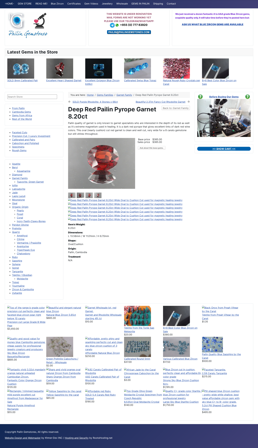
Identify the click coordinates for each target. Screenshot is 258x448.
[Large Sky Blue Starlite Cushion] (182, 394)
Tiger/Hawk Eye (26, 249)
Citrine (20, 239)
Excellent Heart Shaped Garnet (63, 80)
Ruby (15, 257)
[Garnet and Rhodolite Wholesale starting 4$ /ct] (104, 309)
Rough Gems (19, 150)
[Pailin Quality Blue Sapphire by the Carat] (212, 344)
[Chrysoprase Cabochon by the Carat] (140, 369)
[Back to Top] (253, 442)
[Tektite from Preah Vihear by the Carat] (221, 309)
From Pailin (18, 108)
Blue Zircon (57, 3)
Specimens (18, 146)
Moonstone (18, 199)
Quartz (16, 232)
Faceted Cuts (19, 132)
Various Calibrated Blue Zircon (180, 358)
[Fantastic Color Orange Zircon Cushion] (26, 372)
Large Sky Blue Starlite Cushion (181, 401)
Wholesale (122, 3)
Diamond (17, 174)
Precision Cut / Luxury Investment (31, 136)
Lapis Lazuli (18, 196)
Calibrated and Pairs (23, 139)
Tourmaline (18, 285)
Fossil (20, 214)
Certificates (74, 3)
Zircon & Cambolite (23, 289)
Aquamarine (23, 171)
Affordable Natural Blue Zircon (102, 352)
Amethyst (22, 235)
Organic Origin (20, 206)
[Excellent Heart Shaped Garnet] (59, 68)
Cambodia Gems (21, 111)
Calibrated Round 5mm (137, 358)
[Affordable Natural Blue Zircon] (104, 343)
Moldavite (22, 278)
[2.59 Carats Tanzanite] (214, 369)
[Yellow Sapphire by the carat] (63, 391)
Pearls (20, 210)
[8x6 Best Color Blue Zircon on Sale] (215, 68)
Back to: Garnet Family (176, 108)
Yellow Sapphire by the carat (62, 394)
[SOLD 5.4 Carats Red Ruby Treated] (98, 391)
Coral (20, 217)
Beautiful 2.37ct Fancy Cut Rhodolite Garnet (160, 101)
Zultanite (17, 292)
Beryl (15, 167)
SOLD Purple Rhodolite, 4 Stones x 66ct (95, 101)
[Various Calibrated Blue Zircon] (176, 346)
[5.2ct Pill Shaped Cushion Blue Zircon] (221, 396)
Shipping (158, 3)
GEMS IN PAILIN (140, 3)
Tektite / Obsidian (22, 275)
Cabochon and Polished (25, 143)
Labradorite (18, 188)
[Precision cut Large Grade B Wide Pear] (26, 312)
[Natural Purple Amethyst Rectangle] (26, 396)
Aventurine (23, 246)
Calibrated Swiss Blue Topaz (140, 80)
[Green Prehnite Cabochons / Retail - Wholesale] (59, 346)
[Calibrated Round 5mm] (137, 346)
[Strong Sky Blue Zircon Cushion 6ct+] (182, 372)
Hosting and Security (77, 437)
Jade (15, 192)
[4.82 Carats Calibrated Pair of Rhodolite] (104, 371)
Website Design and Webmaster (23, 437)
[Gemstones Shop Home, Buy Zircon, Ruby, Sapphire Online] (28, 24)
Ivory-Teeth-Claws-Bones (31, 221)
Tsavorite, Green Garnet (30, 181)
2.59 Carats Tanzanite (214, 373)
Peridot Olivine (20, 224)
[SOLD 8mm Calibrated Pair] (20, 68)
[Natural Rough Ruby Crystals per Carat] (176, 68)
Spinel (15, 267)
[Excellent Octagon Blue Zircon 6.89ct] (98, 68)
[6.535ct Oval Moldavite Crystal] (143, 394)
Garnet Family (20, 178)
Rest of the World (22, 118)
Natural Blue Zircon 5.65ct (61, 314)
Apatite (16, 163)
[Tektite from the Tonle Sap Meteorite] (137, 315)
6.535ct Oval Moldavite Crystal (141, 401)
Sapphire (17, 260)
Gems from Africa (22, 115)
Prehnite (16, 228)
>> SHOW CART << (223, 148)
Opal (14, 203)
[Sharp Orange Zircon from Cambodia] (65, 371)
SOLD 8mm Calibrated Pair (22, 80)
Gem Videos (91, 3)
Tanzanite (17, 271)
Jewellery (107, 3)
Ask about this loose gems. (151, 148)
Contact (171, 3)
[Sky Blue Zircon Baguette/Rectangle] (26, 343)
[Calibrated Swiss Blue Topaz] (137, 68)
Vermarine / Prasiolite (29, 242)
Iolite (15, 185)
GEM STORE (25, 3)
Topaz (15, 282)
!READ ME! (41, 3)
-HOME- (9, 3)
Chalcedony (23, 253)
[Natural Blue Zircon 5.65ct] (65, 309)
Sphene (16, 264)
